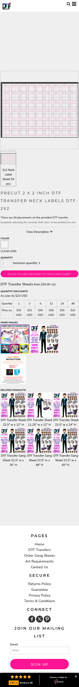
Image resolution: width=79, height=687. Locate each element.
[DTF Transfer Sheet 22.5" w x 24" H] (65, 405)
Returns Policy (39, 584)
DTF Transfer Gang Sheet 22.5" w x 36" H (13, 460)
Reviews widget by (58, 677)
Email (14, 644)
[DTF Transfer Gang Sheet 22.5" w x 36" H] (13, 440)
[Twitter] (39, 619)
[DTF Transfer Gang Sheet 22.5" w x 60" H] (65, 440)
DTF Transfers (39, 549)
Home (39, 544)
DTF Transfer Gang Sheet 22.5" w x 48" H (39, 460)
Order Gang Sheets (39, 555)
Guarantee (39, 589)
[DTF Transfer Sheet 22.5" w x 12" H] (13, 405)
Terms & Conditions (39, 601)
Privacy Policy (39, 595)
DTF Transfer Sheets (17, 284)
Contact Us (39, 567)
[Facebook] (31, 619)
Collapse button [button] (75, 676)
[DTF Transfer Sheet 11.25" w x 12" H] (39, 405)
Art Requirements (39, 561)
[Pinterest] (47, 619)
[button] (68, 4)
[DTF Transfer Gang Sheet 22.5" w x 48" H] (39, 440)
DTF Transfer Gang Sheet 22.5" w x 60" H (65, 460)
